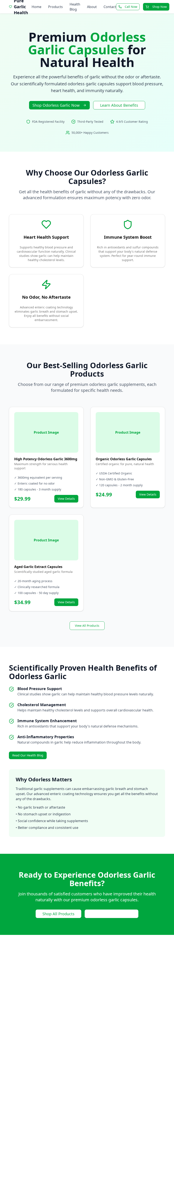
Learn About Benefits (119, 105)
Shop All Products (58, 913)
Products (55, 6)
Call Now (131, 7)
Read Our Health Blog (27, 755)
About (92, 6)
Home (36, 6)
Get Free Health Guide (111, 913)
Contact (110, 6)
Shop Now (159, 7)
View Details (66, 499)
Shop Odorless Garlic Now (56, 105)
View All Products (87, 626)
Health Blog (75, 7)
